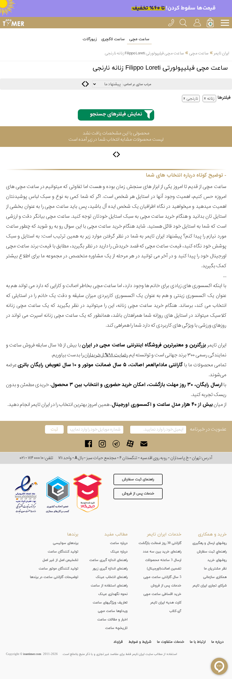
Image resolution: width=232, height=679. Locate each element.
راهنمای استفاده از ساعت (109, 585)
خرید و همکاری (212, 534)
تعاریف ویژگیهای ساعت (110, 602)
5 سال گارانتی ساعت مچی (162, 577)
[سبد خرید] (211, 23)
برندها (72, 534)
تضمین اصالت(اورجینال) (164, 568)
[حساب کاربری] (197, 21)
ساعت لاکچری (113, 39)
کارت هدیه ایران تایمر (165, 602)
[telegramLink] (116, 443)
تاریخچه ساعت (116, 628)
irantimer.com (32, 654)
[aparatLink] (130, 443)
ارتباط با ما (198, 641)
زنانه (210, 98)
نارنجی (192, 98)
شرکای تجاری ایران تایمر (209, 585)
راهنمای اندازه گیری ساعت (108, 560)
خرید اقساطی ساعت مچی (162, 594)
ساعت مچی (139, 39)
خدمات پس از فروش (138, 493)
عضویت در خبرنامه (208, 429)
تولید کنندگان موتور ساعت (58, 568)
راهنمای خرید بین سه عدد (162, 551)
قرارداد (118, 641)
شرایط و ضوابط (139, 641)
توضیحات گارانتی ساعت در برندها (54, 577)
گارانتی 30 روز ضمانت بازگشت (160, 543)
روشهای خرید (217, 560)
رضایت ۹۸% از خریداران (105, 355)
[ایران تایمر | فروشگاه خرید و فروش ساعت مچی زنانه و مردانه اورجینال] (13, 22)
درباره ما (217, 641)
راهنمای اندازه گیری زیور (110, 568)
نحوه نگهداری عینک (113, 594)
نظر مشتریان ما (215, 568)
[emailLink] (144, 443)
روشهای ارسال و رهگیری (209, 543)
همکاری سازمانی (215, 577)
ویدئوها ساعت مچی (113, 611)
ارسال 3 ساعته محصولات (163, 560)
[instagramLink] (102, 443)
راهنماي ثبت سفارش (212, 551)
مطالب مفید (116, 534)
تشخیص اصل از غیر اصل (60, 560)
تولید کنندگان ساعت (63, 551)
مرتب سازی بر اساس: (137, 84)
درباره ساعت (119, 543)
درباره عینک (119, 551)
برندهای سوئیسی (65, 543)
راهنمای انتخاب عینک (112, 577)
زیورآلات (90, 39)
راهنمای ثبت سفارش (138, 479)
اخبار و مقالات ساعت (112, 619)
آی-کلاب (175, 611)
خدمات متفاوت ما (170, 641)
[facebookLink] (88, 443)
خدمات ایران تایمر (164, 534)
